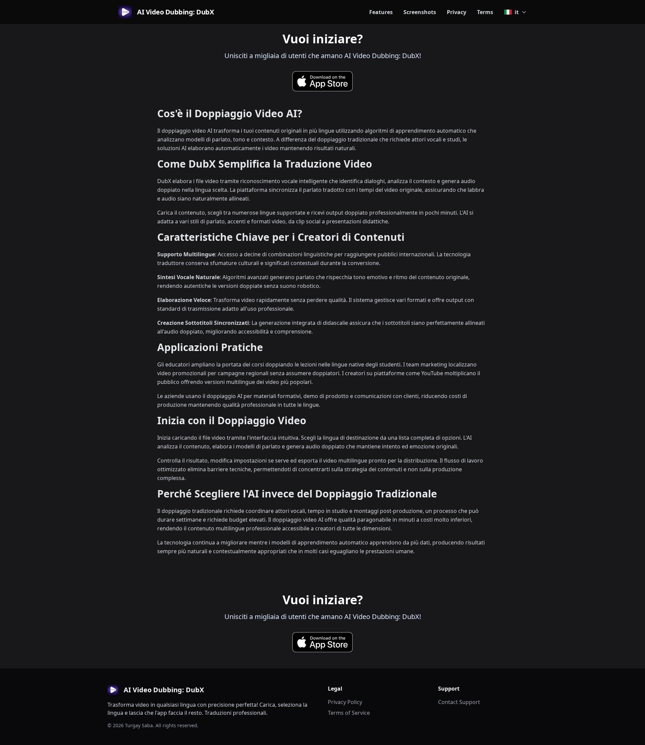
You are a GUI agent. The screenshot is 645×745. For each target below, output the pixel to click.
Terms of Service (349, 712)
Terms (485, 12)
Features (381, 12)
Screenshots (419, 12)
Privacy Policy (345, 702)
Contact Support (459, 702)
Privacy (456, 12)
